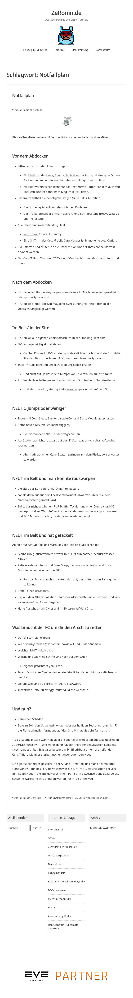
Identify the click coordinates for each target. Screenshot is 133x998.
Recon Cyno (30, 234)
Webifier (29, 187)
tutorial (106, 797)
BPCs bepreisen (57, 890)
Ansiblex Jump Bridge (60, 916)
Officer (52, 838)
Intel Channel (55, 829)
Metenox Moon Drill (59, 898)
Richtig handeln (56, 872)
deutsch (70, 797)
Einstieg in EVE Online (35, 49)
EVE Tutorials (34, 797)
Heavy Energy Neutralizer (63, 175)
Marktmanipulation (58, 855)
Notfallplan (23, 95)
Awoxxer (71, 389)
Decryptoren (55, 864)
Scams (51, 907)
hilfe (88, 797)
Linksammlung (80, 49)
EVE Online (80, 797)
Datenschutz (102, 49)
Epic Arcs (60, 49)
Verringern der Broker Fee (62, 846)
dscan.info (41, 591)
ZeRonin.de (66, 12)
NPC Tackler (54, 434)
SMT (21, 247)
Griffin (34, 240)
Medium (33, 175)
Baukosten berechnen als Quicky (66, 881)
